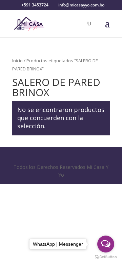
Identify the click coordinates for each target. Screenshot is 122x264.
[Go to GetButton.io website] (106, 257)
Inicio (17, 61)
